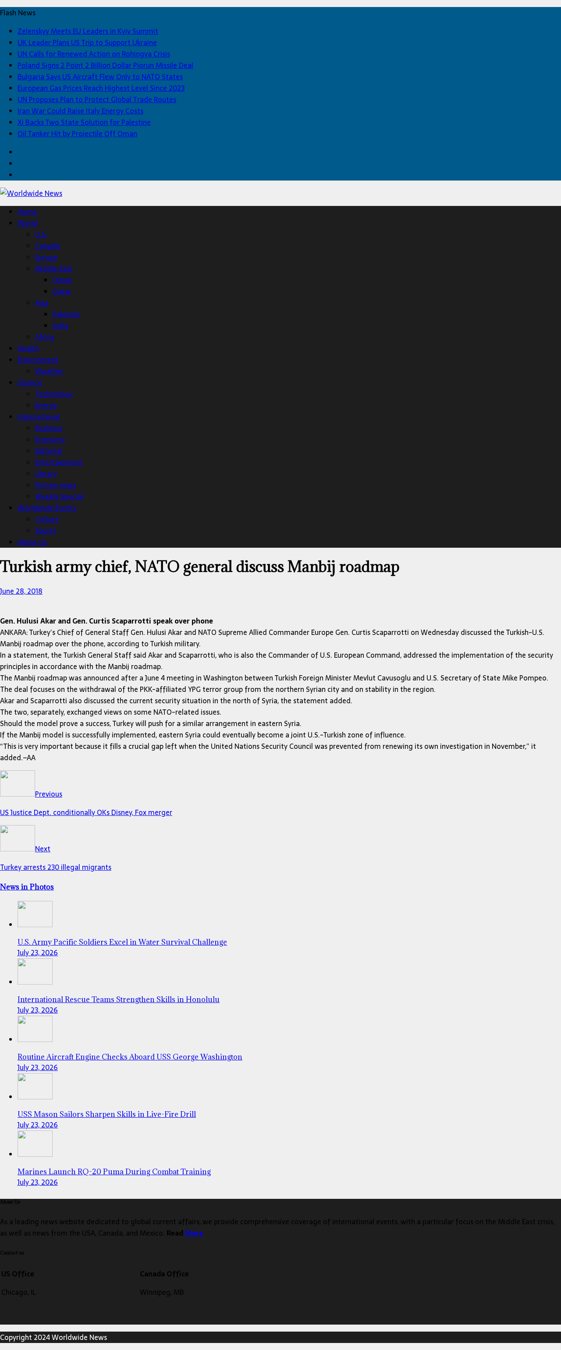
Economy (50, 439)
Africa (44, 337)
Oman (62, 280)
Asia (41, 302)
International (39, 416)
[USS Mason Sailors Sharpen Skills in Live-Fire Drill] (35, 1096)
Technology (54, 394)
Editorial (48, 451)
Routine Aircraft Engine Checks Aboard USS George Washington (130, 1057)
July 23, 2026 (38, 952)
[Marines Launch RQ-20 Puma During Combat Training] (35, 1154)
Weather (49, 371)
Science (30, 382)
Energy (46, 405)
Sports (45, 530)
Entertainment (58, 462)
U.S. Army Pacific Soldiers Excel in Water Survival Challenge (122, 942)
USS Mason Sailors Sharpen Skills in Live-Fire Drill (107, 1114)
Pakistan (66, 314)
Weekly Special (59, 496)
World (28, 223)
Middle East (54, 268)
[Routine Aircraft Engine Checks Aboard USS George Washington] (35, 1039)
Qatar (62, 291)
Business (48, 428)
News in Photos (27, 887)
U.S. (41, 234)
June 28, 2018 (21, 591)
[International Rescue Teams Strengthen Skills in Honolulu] (35, 982)
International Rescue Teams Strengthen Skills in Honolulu (119, 999)
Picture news (55, 485)
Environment (38, 359)
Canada (47, 246)
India (60, 325)
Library (46, 473)
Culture (47, 519)
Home (27, 211)
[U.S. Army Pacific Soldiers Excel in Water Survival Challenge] (35, 924)
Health (28, 348)
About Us (32, 542)
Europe (46, 257)
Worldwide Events (47, 508)
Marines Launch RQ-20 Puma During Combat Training (114, 1171)
